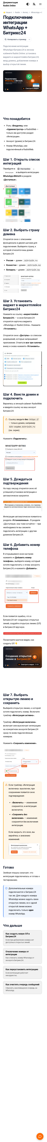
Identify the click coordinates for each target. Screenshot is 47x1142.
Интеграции (28, 12)
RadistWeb (19, 12)
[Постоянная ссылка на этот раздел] (32, 119)
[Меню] (40, 4)
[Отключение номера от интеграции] (22, 956)
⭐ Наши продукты (11, 12)
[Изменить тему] (27, 4)
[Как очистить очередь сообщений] (22, 987)
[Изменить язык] (34, 4)
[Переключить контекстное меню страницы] (29, 39)
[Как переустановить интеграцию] (22, 972)
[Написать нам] (39, 1136)
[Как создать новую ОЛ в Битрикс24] (22, 938)
